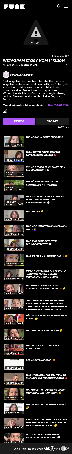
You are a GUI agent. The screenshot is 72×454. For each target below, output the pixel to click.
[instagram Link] (5, 111)
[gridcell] (36, 141)
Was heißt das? (58, 105)
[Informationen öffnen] (67, 65)
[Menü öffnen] (66, 6)
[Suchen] (58, 7)
